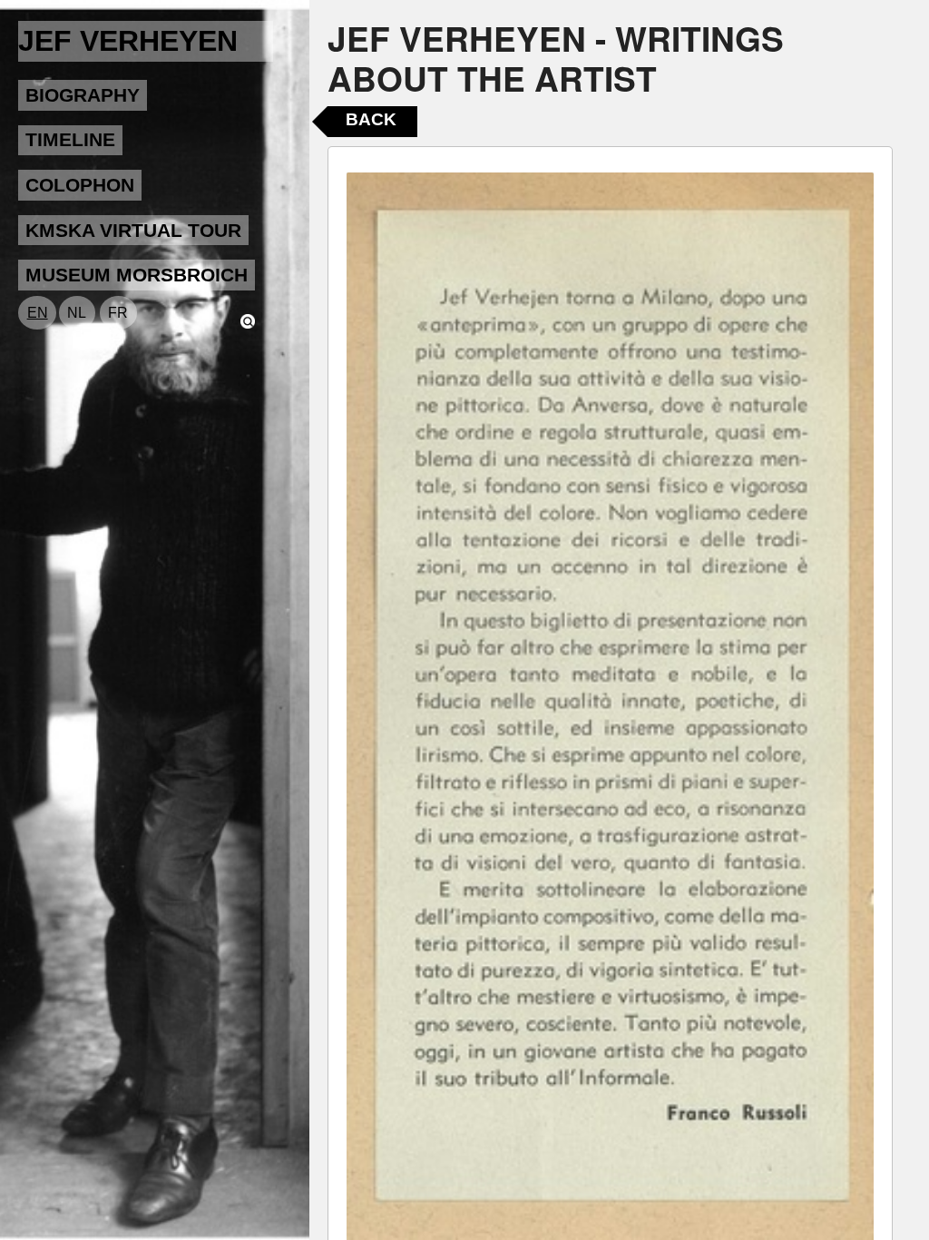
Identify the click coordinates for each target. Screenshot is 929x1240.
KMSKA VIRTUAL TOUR (133, 230)
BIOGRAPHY (82, 94)
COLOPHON (79, 184)
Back (371, 119)
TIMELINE (70, 139)
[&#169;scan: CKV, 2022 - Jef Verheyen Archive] (610, 706)
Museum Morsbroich (136, 274)
